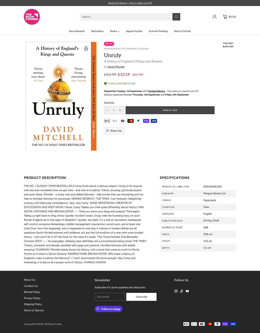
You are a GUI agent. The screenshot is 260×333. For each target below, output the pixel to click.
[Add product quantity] (120, 110)
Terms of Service (34, 310)
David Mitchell (116, 66)
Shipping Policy (33, 304)
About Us (29, 279)
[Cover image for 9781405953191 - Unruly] (61, 96)
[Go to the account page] (214, 16)
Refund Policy (32, 292)
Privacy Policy (32, 298)
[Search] (176, 17)
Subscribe (141, 296)
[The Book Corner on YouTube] (187, 291)
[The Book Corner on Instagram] (176, 291)
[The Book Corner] (32, 17)
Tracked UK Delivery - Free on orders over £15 (130, 3)
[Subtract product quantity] (107, 110)
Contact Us (31, 286)
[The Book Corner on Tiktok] (182, 291)
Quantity (109, 102)
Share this (116, 130)
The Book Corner (53, 324)
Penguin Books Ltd (114, 49)
